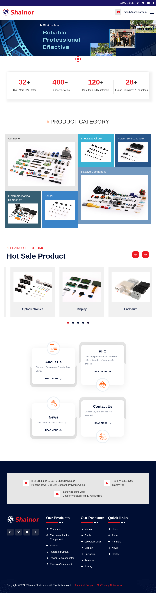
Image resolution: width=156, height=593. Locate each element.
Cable (88, 535)
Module (89, 529)
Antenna (89, 560)
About (115, 535)
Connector (14, 138)
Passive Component (93, 171)
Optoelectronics (93, 541)
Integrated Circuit (91, 138)
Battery (88, 566)
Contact (116, 554)
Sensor (49, 196)
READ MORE (51, 378)
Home (115, 529)
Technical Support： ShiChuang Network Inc (99, 585)
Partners (116, 541)
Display (89, 548)
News (115, 548)
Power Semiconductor (131, 138)
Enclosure (90, 554)
